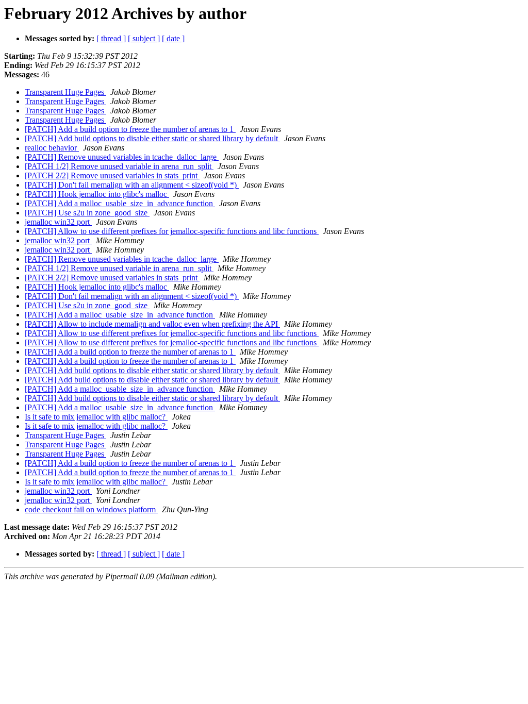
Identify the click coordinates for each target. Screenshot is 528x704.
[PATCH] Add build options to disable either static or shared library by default (152, 138)
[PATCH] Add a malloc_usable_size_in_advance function (120, 203)
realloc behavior (52, 147)
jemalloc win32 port (58, 221)
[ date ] (173, 38)
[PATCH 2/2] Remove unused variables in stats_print (112, 175)
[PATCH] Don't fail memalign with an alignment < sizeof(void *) (132, 184)
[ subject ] (144, 38)
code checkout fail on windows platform (91, 509)
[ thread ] (111, 38)
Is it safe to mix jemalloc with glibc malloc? (96, 416)
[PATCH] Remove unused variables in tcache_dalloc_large (122, 157)
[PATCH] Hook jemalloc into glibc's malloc (97, 194)
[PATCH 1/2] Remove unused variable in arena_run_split (119, 166)
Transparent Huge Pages (65, 92)
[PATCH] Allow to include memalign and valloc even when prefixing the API (152, 324)
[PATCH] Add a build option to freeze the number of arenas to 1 (130, 129)
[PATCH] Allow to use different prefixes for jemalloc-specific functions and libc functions (172, 231)
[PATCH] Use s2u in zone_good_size (87, 212)
